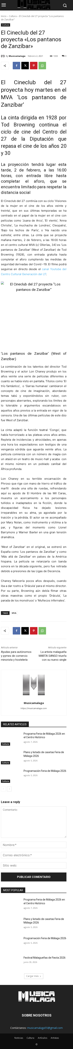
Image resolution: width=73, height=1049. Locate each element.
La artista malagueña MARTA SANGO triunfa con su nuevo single (52, 655)
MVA (14, 613)
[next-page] (9, 789)
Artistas (55, 1037)
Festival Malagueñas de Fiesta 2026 (45, 957)
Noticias (18, 1037)
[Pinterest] (33, 65)
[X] (25, 65)
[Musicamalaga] (3, 56)
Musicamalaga (17, 56)
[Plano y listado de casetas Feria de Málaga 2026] (11, 757)
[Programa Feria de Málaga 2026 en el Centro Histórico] (11, 739)
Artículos (42, 1037)
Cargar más (32, 976)
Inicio (4, 16)
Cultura (13, 16)
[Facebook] (16, 65)
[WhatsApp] (42, 65)
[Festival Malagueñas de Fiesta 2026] (11, 963)
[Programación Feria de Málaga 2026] (11, 776)
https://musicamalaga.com (34, 708)
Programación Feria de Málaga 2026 (45, 770)
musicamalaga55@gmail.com (45, 1028)
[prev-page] (3, 789)
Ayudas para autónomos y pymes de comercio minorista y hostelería (16, 655)
